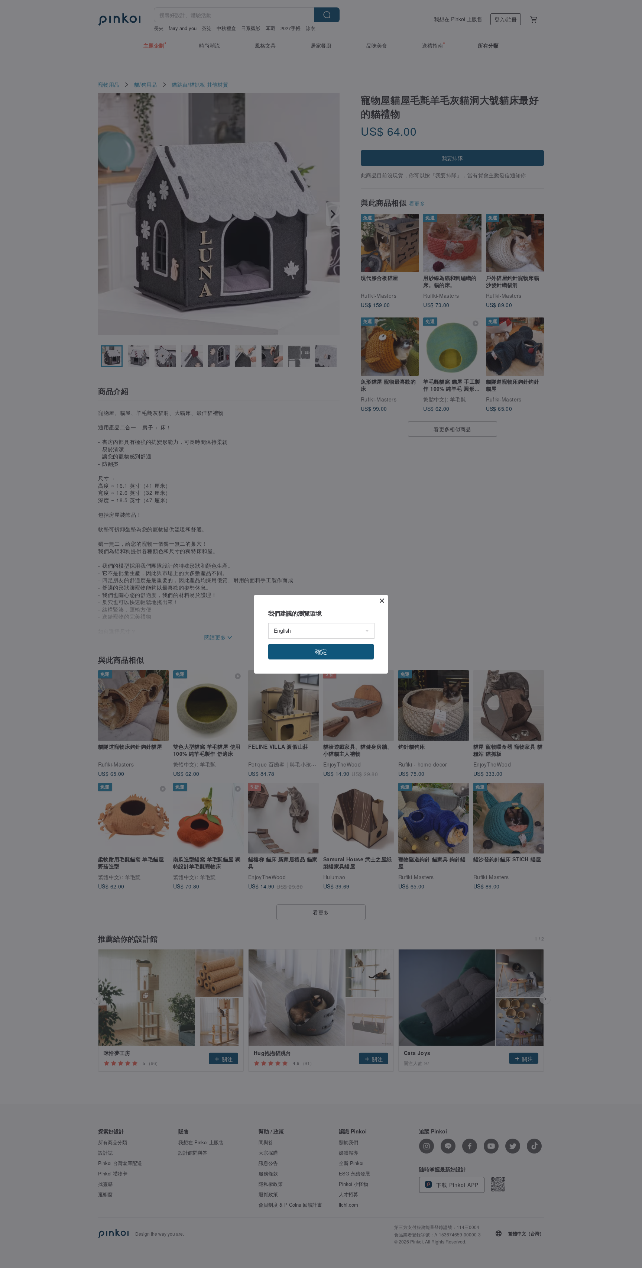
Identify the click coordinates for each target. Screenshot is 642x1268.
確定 (321, 651)
